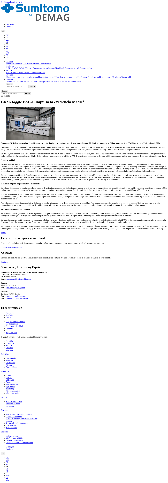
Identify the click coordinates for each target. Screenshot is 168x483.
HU (7, 53)
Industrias (9, 61)
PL (7, 42)
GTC (8, 330)
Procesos (9, 75)
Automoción (11, 64)
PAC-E (15, 68)
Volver (3, 233)
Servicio (9, 70)
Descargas (10, 24)
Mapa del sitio (11, 333)
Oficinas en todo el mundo (11, 247)
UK (7, 57)
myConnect (50, 68)
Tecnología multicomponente (99, 77)
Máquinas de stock (70, 68)
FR (7, 55)
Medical (36, 64)
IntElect (9, 68)
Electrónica (28, 64)
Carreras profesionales (45, 81)
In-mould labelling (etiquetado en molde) (65, 77)
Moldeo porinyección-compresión (19, 77)
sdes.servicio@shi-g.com (16, 296)
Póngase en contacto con (15, 322)
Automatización (39, 68)
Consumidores (45, 64)
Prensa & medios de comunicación (67, 81)
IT (7, 51)
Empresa (9, 79)
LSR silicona (116, 77)
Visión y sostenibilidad (27, 81)
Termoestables (126, 77)
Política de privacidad (14, 326)
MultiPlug (59, 68)
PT (7, 46)
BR (7, 48)
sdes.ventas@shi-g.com (16, 288)
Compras (9, 328)
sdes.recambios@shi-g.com (17, 298)
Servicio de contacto (14, 73)
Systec (30, 68)
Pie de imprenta (12, 324)
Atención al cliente (29, 73)
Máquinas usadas (85, 68)
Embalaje (20, 64)
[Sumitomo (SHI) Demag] (35, 20)
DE (7, 37)
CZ (7, 40)
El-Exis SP (23, 68)
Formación (41, 73)
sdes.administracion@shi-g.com (19, 279)
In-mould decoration (41, 77)
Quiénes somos (12, 81)
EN (7, 35)
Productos (10, 66)
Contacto (9, 26)
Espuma (84, 77)
